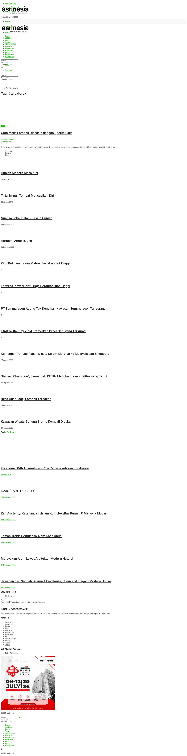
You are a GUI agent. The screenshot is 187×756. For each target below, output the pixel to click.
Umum (7, 645)
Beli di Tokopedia (11, 653)
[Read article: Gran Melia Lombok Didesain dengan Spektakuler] (93, 111)
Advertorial (9, 622)
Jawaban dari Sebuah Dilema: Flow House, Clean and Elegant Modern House (56, 581)
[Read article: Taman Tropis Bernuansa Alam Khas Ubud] (93, 526)
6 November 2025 (8, 588)
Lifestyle (8, 46)
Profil (7, 53)
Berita (3, 126)
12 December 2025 (8, 520)
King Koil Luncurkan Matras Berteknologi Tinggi (35, 263)
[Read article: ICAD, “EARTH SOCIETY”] (93, 480)
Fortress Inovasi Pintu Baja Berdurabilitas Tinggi (35, 286)
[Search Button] (19, 717)
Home (7, 22)
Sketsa (7, 641)
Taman (7, 42)
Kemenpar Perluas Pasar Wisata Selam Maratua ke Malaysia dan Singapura (55, 354)
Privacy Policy (10, 4)
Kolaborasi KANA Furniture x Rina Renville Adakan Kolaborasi (45, 468)
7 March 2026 (6, 475)
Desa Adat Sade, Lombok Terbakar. (26, 399)
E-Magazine (9, 57)
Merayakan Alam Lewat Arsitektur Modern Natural (37, 558)
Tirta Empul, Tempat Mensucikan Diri (27, 195)
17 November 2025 (8, 565)
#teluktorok (13, 88)
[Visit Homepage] (15, 14)
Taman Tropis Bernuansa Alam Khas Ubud (31, 536)
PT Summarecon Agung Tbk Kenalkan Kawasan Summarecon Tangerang (53, 308)
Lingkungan (9, 54)
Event (7, 55)
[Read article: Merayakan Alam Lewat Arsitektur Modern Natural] (93, 548)
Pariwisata (9, 51)
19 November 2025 (8, 542)
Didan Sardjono (9, 139)
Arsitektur (9, 38)
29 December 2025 (8, 497)
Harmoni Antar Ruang (16, 241)
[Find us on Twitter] (2, 21)
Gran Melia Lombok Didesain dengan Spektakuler (36, 133)
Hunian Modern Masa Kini (19, 173)
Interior (8, 40)
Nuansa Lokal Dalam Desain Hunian (26, 218)
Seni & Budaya (10, 43)
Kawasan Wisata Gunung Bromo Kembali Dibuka (36, 421)
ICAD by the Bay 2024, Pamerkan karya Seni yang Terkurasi (43, 331)
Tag (7, 88)
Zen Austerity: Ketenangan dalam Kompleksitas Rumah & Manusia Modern (54, 513)
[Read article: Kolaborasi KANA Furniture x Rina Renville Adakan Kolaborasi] (93, 449)
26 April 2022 (6, 141)
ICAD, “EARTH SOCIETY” (18, 491)
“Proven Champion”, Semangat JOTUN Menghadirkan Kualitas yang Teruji (54, 376)
